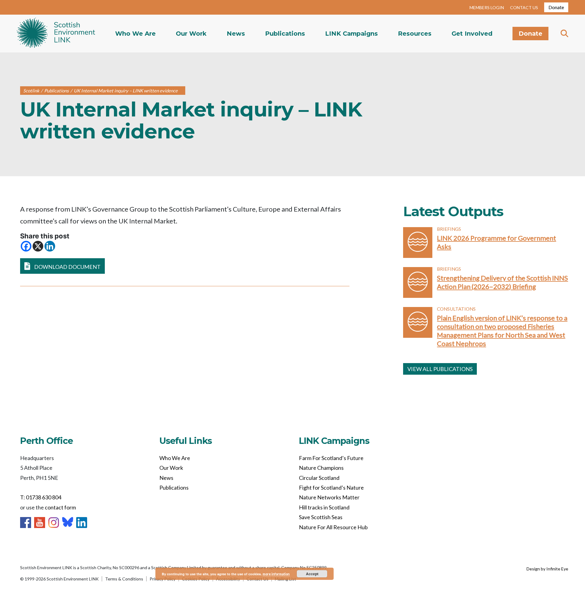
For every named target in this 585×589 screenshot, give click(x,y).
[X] (38, 246)
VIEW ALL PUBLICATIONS (440, 369)
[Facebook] (26, 246)
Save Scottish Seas (320, 517)
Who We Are (135, 33)
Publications (285, 33)
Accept (312, 574)
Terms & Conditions (124, 578)
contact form (60, 507)
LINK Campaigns (351, 33)
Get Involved (472, 33)
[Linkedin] (49, 246)
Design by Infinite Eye (547, 568)
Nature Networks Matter (329, 497)
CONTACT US (524, 7)
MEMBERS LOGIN (487, 7)
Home (56, 33)
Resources (414, 33)
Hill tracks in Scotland (324, 507)
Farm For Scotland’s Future (331, 458)
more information (276, 574)
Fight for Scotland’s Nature (331, 487)
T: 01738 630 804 (40, 497)
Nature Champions (321, 467)
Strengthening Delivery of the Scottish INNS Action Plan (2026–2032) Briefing (502, 282)
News (236, 33)
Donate (556, 7)
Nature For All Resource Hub (333, 527)
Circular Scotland (319, 477)
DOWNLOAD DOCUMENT (67, 266)
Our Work (191, 33)
